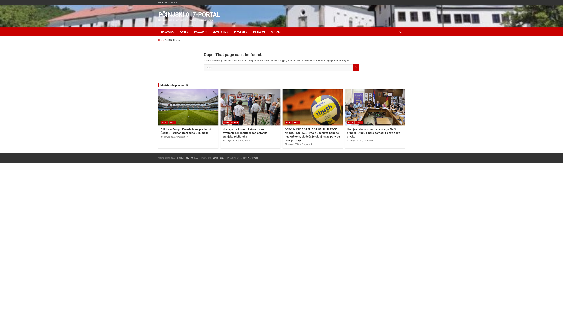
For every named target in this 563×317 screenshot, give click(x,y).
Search (356, 67)
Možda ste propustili (174, 85)
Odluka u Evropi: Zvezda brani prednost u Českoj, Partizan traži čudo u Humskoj (187, 131)
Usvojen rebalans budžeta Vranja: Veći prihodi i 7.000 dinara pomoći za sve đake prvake (373, 133)
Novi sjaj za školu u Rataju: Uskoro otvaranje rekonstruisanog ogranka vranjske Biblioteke (245, 133)
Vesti (182, 32)
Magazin (199, 32)
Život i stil (219, 32)
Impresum (259, 32)
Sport (164, 122)
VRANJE (234, 122)
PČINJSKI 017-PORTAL (189, 14)
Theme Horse (217, 158)
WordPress (252, 158)
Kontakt (276, 32)
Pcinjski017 (182, 137)
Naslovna (167, 32)
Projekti (239, 32)
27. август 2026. (168, 137)
